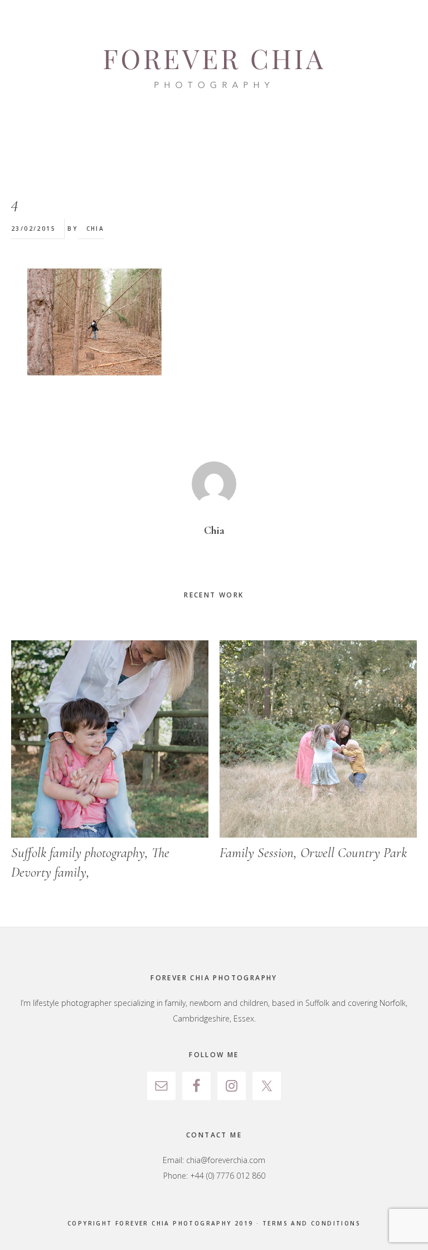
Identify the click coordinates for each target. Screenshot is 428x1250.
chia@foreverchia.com (225, 1160)
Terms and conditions (311, 1223)
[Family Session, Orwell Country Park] (318, 739)
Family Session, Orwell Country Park (313, 852)
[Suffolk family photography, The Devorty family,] (109, 739)
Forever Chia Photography (214, 69)
